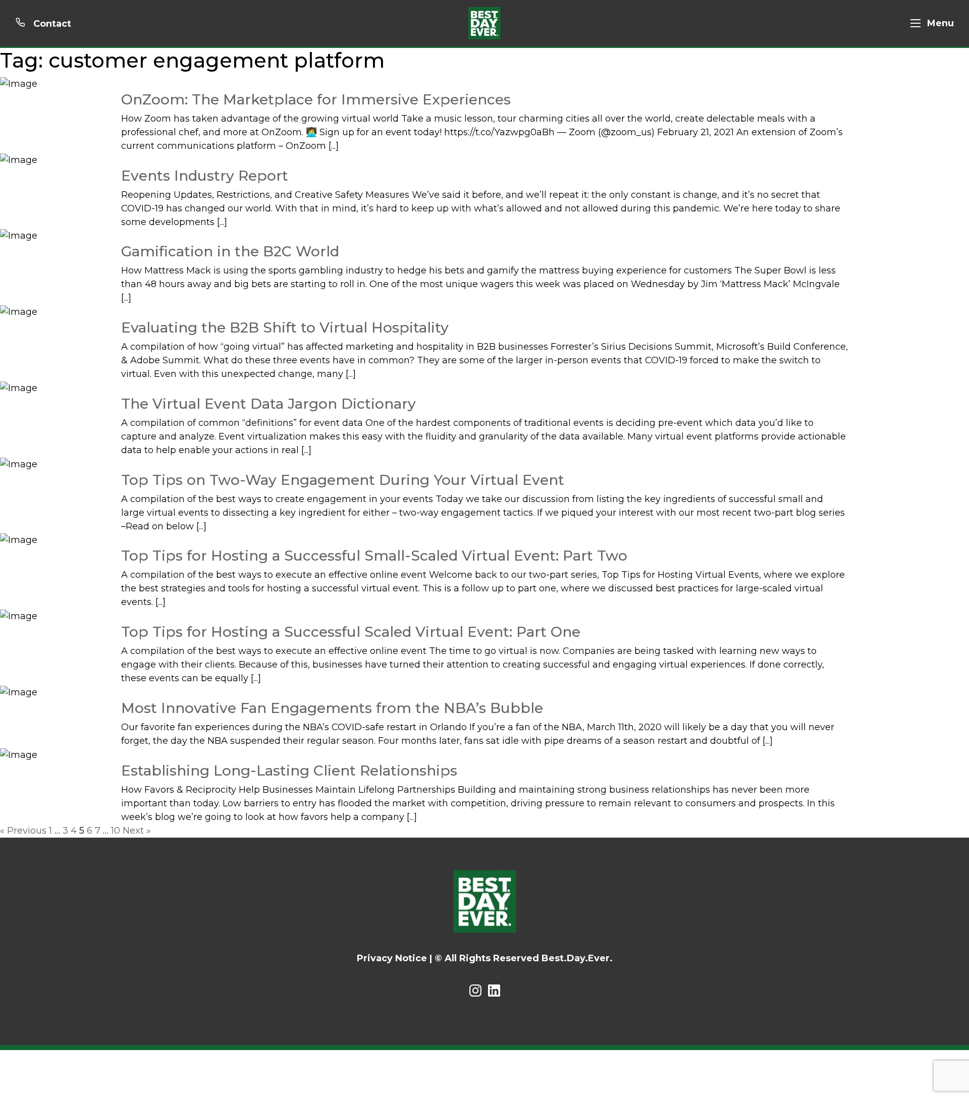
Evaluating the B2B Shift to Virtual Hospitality (285, 327)
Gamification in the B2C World (230, 251)
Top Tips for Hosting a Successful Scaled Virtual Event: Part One (350, 631)
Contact (51, 23)
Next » (137, 830)
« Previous (23, 830)
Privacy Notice (392, 958)
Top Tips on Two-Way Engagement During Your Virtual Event (342, 479)
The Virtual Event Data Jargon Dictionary (268, 403)
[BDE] (484, 23)
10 (115, 830)
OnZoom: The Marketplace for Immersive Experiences (316, 99)
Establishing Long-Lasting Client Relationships (289, 770)
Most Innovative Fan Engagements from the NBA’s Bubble (332, 708)
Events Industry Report (204, 175)
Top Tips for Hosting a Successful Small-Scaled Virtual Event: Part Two (374, 555)
